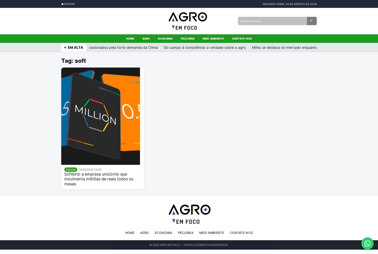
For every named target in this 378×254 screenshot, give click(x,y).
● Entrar (68, 4)
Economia (165, 38)
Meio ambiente (213, 38)
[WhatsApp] (367, 243)
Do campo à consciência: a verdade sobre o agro (203, 47)
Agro (146, 38)
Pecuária (188, 38)
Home (130, 38)
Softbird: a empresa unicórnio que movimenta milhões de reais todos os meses (98, 179)
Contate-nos (242, 38)
